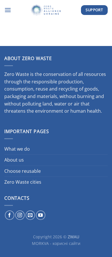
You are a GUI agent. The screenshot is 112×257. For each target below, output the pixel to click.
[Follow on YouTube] (40, 215)
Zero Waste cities (22, 182)
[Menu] (7, 10)
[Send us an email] (30, 215)
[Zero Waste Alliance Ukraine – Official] (46, 10)
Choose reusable (22, 171)
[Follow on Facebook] (9, 215)
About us (14, 160)
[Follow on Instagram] (20, 215)
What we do (17, 149)
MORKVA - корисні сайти (56, 243)
